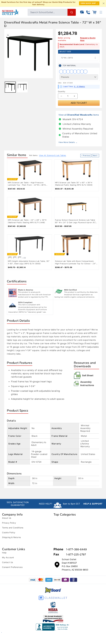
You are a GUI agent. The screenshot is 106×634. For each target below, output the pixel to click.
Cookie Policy (8, 532)
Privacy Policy (9, 523)
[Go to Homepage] (13, 12)
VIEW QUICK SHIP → (89, 3)
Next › (95, 155)
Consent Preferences (12, 567)
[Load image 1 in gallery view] (10, 87)
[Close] (103, 3)
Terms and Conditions (12, 527)
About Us (6, 518)
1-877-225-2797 (76, 554)
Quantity (61, 91)
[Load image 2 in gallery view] (22, 87)
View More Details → (68, 142)
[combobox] (52, 12)
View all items (79, 114)
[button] (94, 12)
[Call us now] (88, 12)
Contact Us (7, 562)
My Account (8, 557)
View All (52, 155)
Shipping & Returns (11, 537)
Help (4, 552)
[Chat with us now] (82, 12)
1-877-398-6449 (76, 549)
